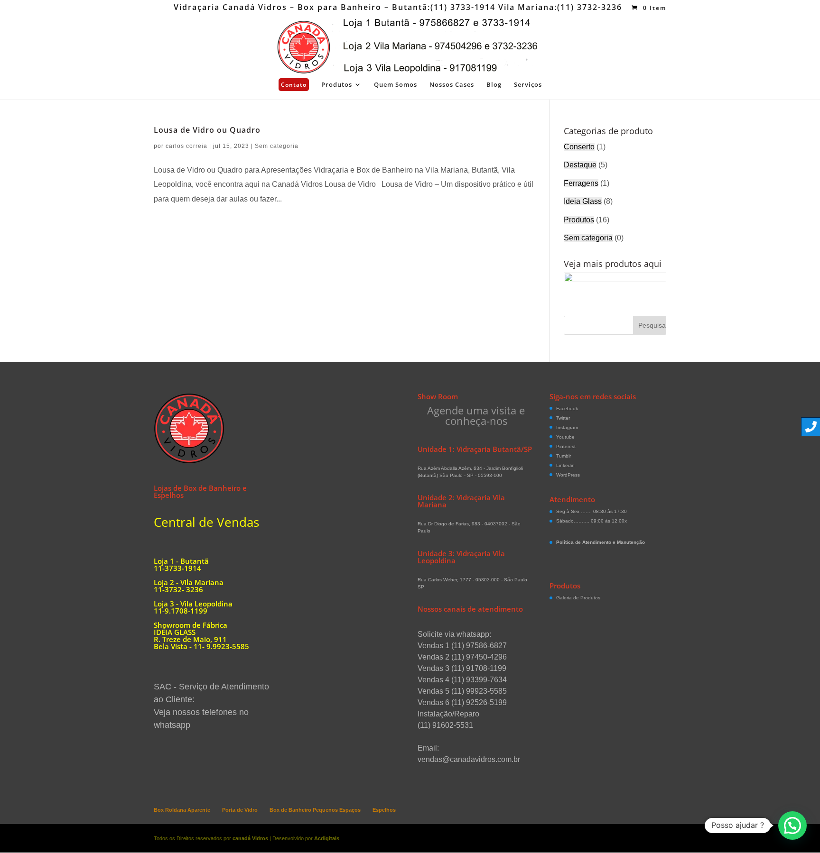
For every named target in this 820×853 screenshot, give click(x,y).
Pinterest (566, 446)
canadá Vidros (250, 838)
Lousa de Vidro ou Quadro (207, 130)
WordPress (568, 474)
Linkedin (565, 465)
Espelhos (384, 810)
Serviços (528, 85)
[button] (792, 825)
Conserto (579, 147)
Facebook (567, 408)
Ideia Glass (583, 201)
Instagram (567, 427)
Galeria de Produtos (578, 597)
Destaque (580, 165)
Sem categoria (276, 146)
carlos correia (186, 146)
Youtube (565, 437)
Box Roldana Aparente (182, 810)
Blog (494, 85)
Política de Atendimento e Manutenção (600, 542)
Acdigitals (326, 838)
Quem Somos (395, 85)
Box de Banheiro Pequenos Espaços (315, 810)
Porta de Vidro (240, 810)
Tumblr (563, 456)
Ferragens (581, 183)
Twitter (563, 418)
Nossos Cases (451, 85)
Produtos (336, 85)
